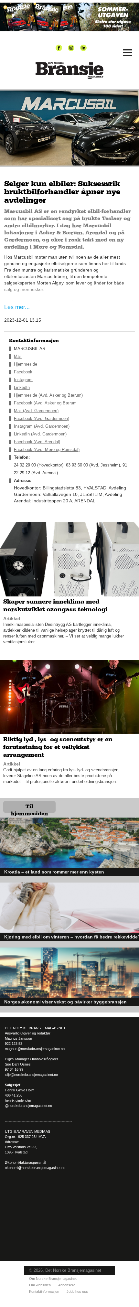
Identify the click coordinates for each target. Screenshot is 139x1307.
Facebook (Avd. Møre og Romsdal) (47, 449)
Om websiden (40, 1285)
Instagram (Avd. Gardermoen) (42, 426)
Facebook (23, 372)
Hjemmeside (25, 364)
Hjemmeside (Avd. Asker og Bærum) (48, 395)
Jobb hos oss (77, 1291)
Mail (18, 356)
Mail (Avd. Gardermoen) (36, 410)
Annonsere (66, 1285)
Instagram (23, 379)
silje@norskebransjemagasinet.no (31, 1075)
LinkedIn (22, 387)
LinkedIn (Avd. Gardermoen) (40, 434)
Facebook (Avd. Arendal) (37, 441)
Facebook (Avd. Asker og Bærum (45, 403)
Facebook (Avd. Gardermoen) (41, 418)
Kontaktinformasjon (44, 1291)
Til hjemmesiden (29, 808)
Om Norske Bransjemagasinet (53, 1278)
